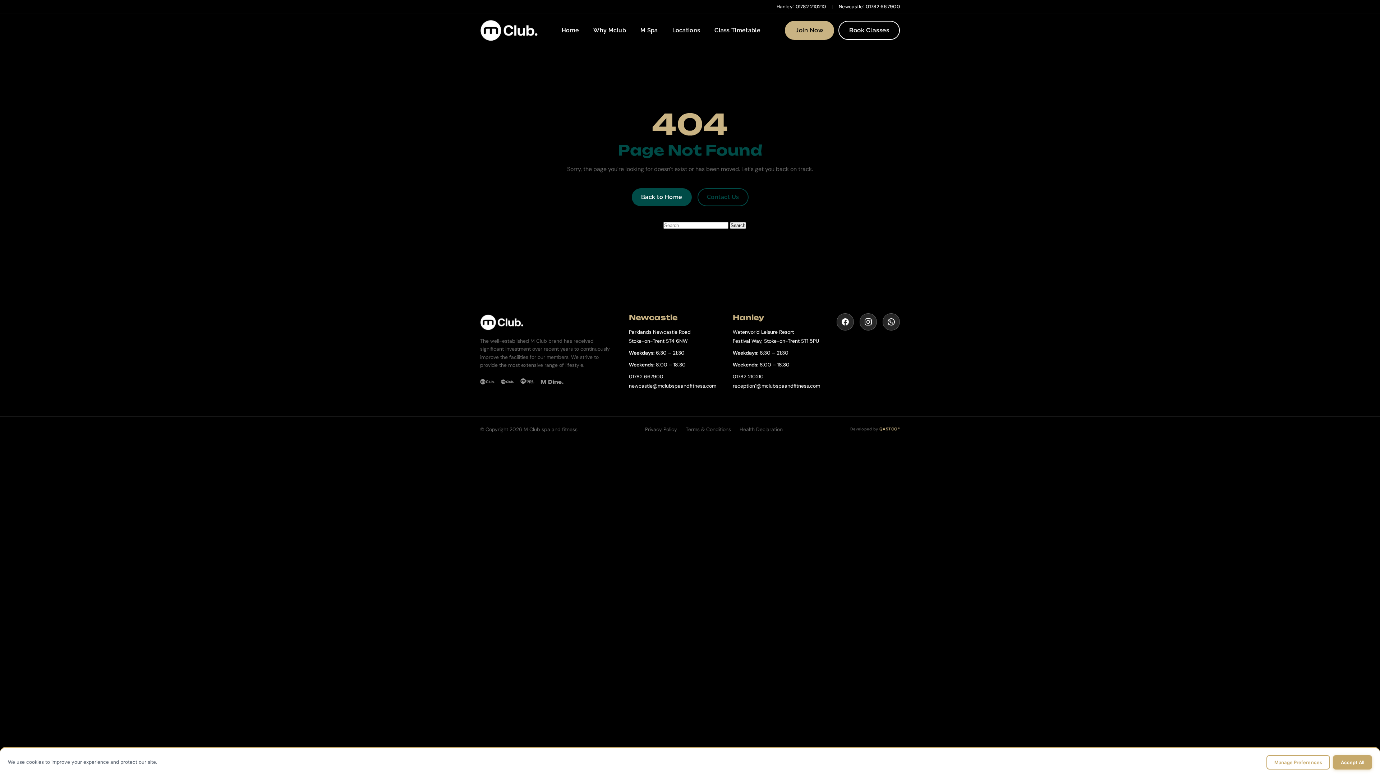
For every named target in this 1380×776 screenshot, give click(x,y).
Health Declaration (761, 429)
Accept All (1352, 762)
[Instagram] (868, 322)
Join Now (809, 30)
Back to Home (661, 197)
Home (570, 30)
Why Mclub (609, 30)
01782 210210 (811, 7)
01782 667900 (883, 7)
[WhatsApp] (891, 322)
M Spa (649, 30)
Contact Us (723, 197)
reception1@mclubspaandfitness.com (776, 386)
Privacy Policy (661, 429)
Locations (686, 30)
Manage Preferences (1298, 762)
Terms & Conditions (708, 429)
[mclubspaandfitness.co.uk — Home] (509, 30)
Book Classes (869, 30)
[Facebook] (845, 322)
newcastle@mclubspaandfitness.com (672, 386)
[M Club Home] (547, 322)
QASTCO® (889, 428)
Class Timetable (737, 30)
